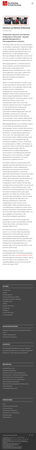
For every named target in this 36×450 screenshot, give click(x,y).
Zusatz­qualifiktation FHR (10, 388)
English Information (8, 306)
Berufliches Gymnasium (10, 337)
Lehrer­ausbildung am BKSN (11, 297)
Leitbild (5, 292)
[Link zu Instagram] (32, 435)
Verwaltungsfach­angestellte (11, 381)
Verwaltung (6, 308)
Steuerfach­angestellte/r (9, 370)
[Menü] (32, 3)
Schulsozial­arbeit (8, 315)
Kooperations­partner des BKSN (12, 299)
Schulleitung (6, 290)
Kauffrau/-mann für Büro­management (14, 373)
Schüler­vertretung (8, 312)
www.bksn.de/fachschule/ (23, 255)
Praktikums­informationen (10, 406)
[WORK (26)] (16, 21)
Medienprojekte (7, 415)
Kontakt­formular (8, 301)
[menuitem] (32, 3)
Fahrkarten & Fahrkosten (10, 410)
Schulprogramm (7, 295)
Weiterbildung (7, 417)
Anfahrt (5, 303)
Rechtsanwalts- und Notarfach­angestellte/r (15, 375)
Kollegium (6, 310)
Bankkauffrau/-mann (9, 368)
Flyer (4, 404)
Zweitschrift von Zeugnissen (11, 413)
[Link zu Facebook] (29, 435)
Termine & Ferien (8, 408)
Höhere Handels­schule (9, 335)
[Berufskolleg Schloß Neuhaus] (15, 3)
